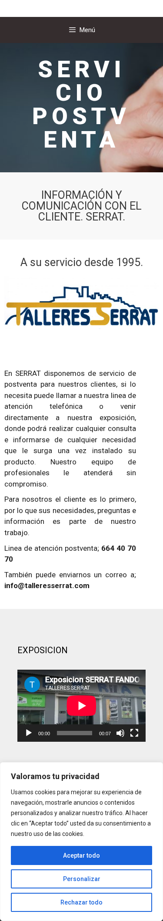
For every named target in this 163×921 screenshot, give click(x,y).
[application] (81, 706)
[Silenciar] (120, 733)
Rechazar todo (81, 902)
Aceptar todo (81, 855)
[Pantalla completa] (134, 733)
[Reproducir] (28, 733)
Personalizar (81, 878)
